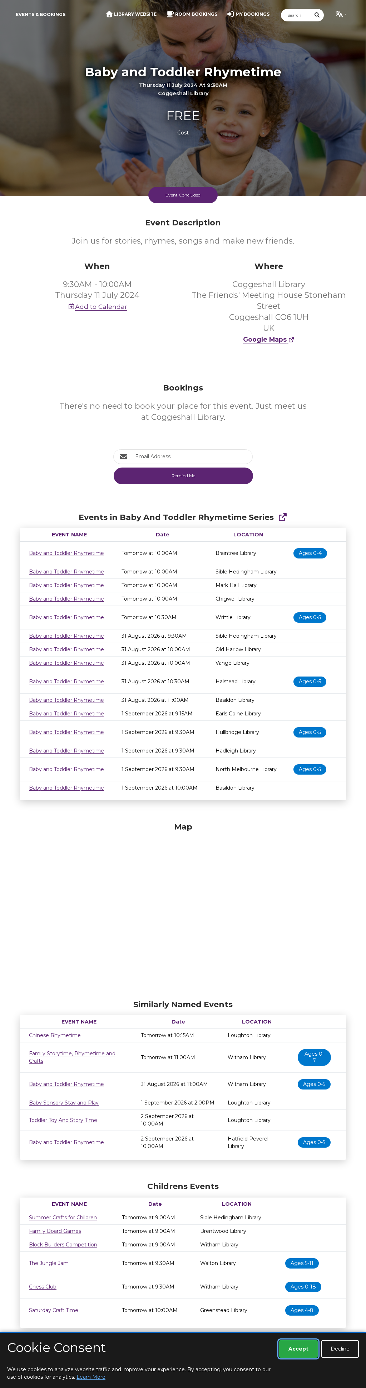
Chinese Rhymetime (55, 1035)
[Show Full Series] (282, 517)
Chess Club (42, 1287)
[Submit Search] (317, 15)
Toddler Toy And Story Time (63, 1120)
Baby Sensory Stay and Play (64, 1102)
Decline (340, 1349)
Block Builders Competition (63, 1244)
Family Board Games (55, 1231)
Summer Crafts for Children (63, 1217)
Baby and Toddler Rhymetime (66, 553)
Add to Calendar (101, 306)
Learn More (90, 1377)
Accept (298, 1349)
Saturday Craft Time (53, 1310)
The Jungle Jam (49, 1263)
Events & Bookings (40, 14)
